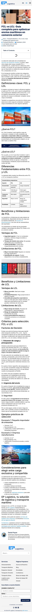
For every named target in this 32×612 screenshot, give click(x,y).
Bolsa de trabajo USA (22, 575)
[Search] (28, 553)
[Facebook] (16, 607)
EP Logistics (11, 507)
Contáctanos (5, 523)
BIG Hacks (25, 610)
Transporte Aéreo (6, 575)
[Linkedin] (18, 607)
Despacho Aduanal (6, 570)
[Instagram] (14, 607)
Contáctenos (19, 572)
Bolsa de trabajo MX (21, 578)
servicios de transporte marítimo (10, 62)
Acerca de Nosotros (21, 564)
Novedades (19, 570)
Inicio (4, 38)
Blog (17, 567)
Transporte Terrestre (7, 572)
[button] (30, 3)
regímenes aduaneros (18, 492)
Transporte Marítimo (12, 38)
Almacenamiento (6, 564)
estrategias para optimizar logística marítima (13, 526)
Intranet (18, 581)
